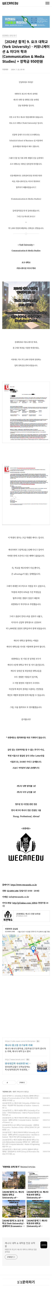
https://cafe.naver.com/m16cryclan (20, 1041)
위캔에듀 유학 (7, 1091)
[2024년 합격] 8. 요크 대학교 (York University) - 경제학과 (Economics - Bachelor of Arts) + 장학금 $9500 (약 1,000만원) (21, 1127)
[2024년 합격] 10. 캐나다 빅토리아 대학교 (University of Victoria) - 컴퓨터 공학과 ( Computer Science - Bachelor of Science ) (21, 1120)
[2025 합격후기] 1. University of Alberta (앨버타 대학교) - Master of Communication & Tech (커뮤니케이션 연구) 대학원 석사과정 (21, 1098)
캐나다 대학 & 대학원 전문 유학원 (20, 1244)
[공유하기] (10, 1083)
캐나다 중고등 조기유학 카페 (19, 1045)
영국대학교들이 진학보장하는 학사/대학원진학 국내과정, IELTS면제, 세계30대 (17, 1068)
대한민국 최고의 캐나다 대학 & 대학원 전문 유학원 (21, 1250)
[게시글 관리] (13, 1083)
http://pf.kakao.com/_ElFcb (24, 902)
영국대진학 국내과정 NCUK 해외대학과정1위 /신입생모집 (18, 1063)
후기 (14, 1091)
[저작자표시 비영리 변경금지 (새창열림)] (30, 1083)
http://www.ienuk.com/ (15, 1059)
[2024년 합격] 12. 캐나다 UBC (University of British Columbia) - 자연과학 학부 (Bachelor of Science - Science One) (21, 1105)
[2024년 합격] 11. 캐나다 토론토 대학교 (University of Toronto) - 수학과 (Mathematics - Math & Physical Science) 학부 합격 (21, 1112)
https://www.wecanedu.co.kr (24, 884)
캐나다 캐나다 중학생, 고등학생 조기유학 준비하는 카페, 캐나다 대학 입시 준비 (25, 1050)
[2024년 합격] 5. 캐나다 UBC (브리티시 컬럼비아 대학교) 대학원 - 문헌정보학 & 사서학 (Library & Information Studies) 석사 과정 (20, 1151)
